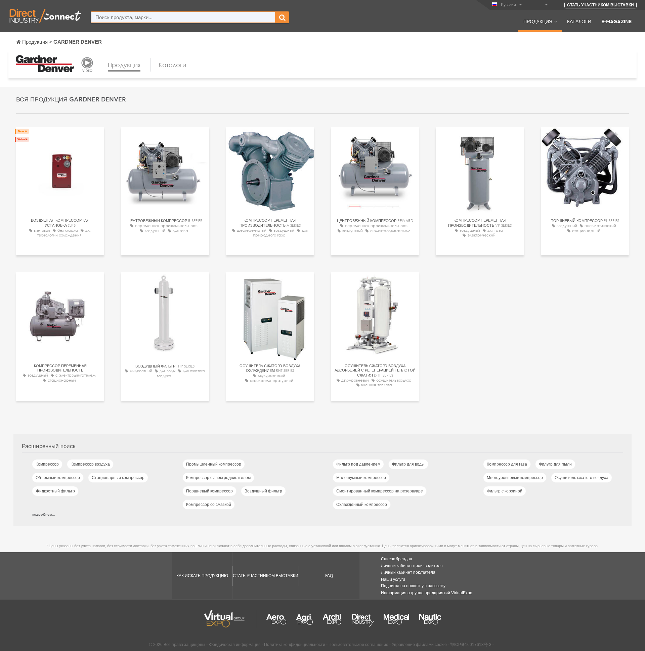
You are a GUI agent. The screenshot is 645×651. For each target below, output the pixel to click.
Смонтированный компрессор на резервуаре (379, 491)
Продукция (537, 21)
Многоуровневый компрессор (515, 477)
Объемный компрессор (58, 477)
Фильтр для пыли (555, 464)
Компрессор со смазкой (208, 504)
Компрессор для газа (507, 464)
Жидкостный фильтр (55, 491)
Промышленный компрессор (213, 464)
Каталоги (579, 21)
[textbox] (183, 17)
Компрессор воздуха (90, 464)
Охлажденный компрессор (361, 504)
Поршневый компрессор (209, 491)
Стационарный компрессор (118, 477)
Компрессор (47, 464)
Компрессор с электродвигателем (218, 477)
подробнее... (43, 514)
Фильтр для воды (408, 464)
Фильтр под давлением (358, 464)
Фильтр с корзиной (504, 491)
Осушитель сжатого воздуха (581, 477)
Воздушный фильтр (263, 491)
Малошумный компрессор (361, 477)
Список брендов (396, 559)
